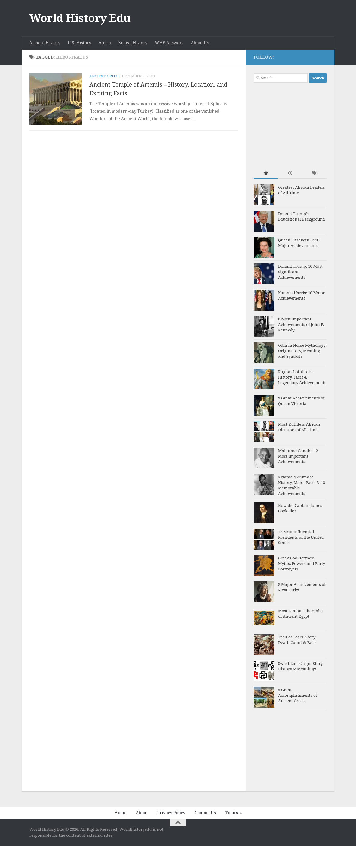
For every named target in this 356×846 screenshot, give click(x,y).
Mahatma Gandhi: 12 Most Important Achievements (298, 456)
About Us (200, 42)
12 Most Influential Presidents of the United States (301, 537)
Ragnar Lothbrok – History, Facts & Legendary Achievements (302, 377)
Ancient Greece (104, 76)
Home (120, 812)
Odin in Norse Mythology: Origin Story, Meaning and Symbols (302, 351)
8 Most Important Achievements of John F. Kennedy (301, 324)
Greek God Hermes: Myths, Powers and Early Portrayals (301, 563)
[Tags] (314, 173)
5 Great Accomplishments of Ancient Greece (297, 695)
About (142, 812)
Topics (231, 812)
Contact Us (205, 812)
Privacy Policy (171, 812)
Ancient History (44, 42)
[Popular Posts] (266, 173)
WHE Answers (169, 42)
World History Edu (80, 18)
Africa (105, 42)
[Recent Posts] (290, 173)
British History (133, 42)
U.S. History (79, 42)
